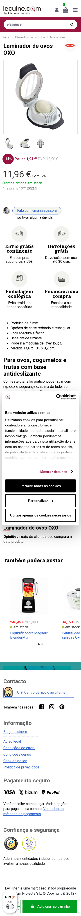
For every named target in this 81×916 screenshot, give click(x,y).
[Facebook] (41, 706)
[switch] (10, 906)
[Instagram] (51, 706)
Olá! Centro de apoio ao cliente (41, 692)
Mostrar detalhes (53, 471)
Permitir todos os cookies (40, 486)
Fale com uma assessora (37, 210)
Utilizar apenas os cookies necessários (40, 515)
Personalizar (38, 500)
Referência (10, 189)
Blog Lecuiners (15, 732)
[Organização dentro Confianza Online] (28, 843)
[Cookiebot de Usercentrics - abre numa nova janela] (57, 397)
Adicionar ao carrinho (53, 906)
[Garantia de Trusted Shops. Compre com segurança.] (10, 843)
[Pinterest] (62, 706)
